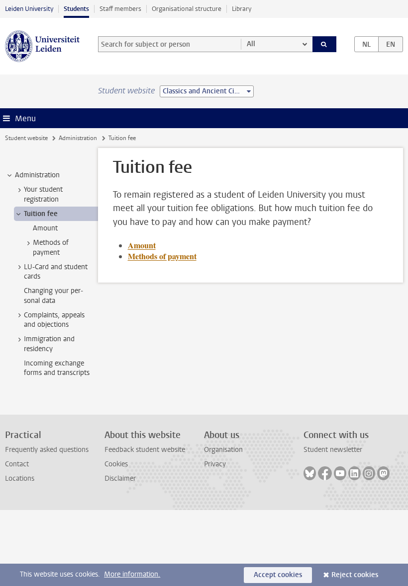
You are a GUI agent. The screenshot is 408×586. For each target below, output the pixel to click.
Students (76, 8)
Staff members (120, 8)
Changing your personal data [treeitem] (53, 295)
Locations (19, 478)
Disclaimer (120, 478)
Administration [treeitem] (37, 175)
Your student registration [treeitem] (43, 194)
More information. (132, 574)
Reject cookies (354, 575)
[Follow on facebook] (325, 473)
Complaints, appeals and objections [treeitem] (54, 319)
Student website (26, 138)
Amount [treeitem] (45, 228)
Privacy (215, 464)
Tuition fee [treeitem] (41, 214)
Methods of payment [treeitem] (51, 247)
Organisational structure (186, 8)
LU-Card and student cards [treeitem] (56, 271)
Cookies (116, 464)
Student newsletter (333, 449)
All (251, 44)
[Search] (324, 44)
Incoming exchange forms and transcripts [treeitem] (57, 368)
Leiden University (29, 8)
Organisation (223, 449)
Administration (78, 138)
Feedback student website (144, 449)
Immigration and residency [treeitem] (49, 343)
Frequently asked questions (47, 449)
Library (241, 8)
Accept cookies (278, 575)
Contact (17, 464)
